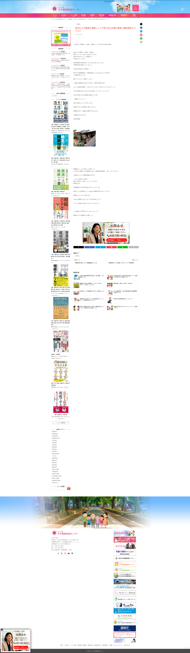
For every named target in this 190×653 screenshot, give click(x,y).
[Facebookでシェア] (141, 27)
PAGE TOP (184, 632)
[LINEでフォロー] (138, 1)
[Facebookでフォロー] (130, 1)
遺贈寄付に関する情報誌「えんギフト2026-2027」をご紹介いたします (60, 77)
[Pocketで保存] (141, 35)
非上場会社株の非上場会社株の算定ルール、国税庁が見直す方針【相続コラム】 (60, 68)
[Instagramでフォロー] (134, 1)
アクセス (127, 1)
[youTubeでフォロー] (69, 554)
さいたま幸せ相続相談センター (96, 651)
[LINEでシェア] (141, 38)
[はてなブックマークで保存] (141, 31)
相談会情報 (63, 58)
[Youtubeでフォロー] (136, 1)
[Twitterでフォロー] (132, 1)
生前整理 (77, 255)
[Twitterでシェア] (141, 24)
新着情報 (78, 24)
